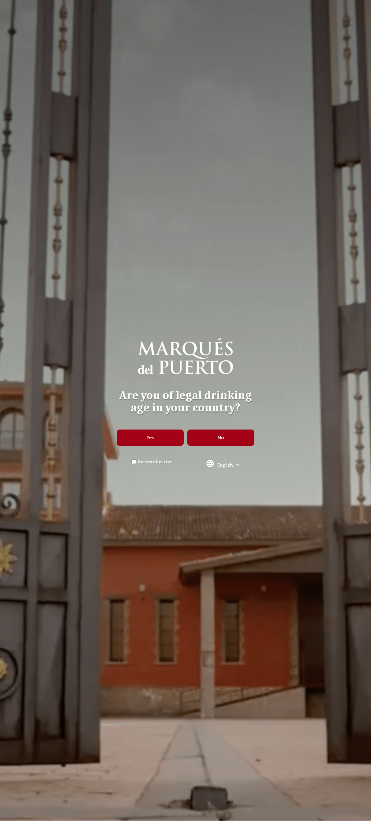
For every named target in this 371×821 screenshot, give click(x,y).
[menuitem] (225, 465)
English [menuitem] (225, 464)
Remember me (155, 461)
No (221, 437)
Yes (150, 437)
